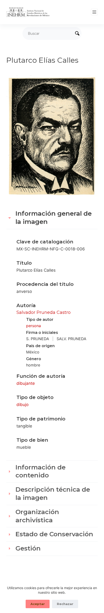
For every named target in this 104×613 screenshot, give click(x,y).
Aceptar (37, 604)
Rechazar (65, 604)
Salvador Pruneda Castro (43, 312)
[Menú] (94, 12)
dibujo (22, 404)
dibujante (25, 383)
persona (33, 325)
